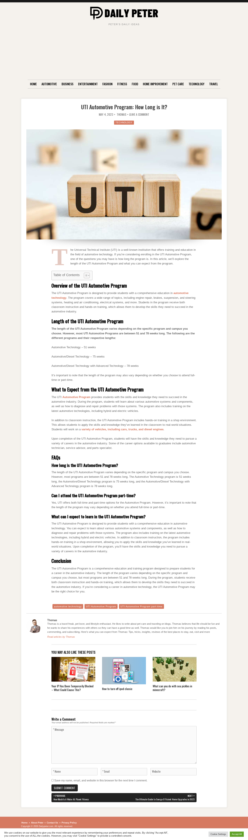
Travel (213, 84)
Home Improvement (155, 84)
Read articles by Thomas (61, 636)
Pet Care (178, 84)
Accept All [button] (237, 834)
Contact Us (52, 822)
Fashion (107, 84)
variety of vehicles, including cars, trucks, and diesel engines (122, 429)
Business (67, 84)
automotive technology (68, 606)
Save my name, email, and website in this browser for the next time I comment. (100, 780)
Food (135, 84)
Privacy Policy (69, 822)
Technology (196, 84)
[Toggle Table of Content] (85, 275)
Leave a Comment (139, 114)
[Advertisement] (124, 54)
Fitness (122, 84)
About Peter (37, 822)
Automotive (49, 84)
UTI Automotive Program (101, 606)
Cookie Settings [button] (218, 834)
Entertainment (88, 84)
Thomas (121, 114)
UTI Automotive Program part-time (141, 606)
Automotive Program (76, 397)
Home (33, 84)
